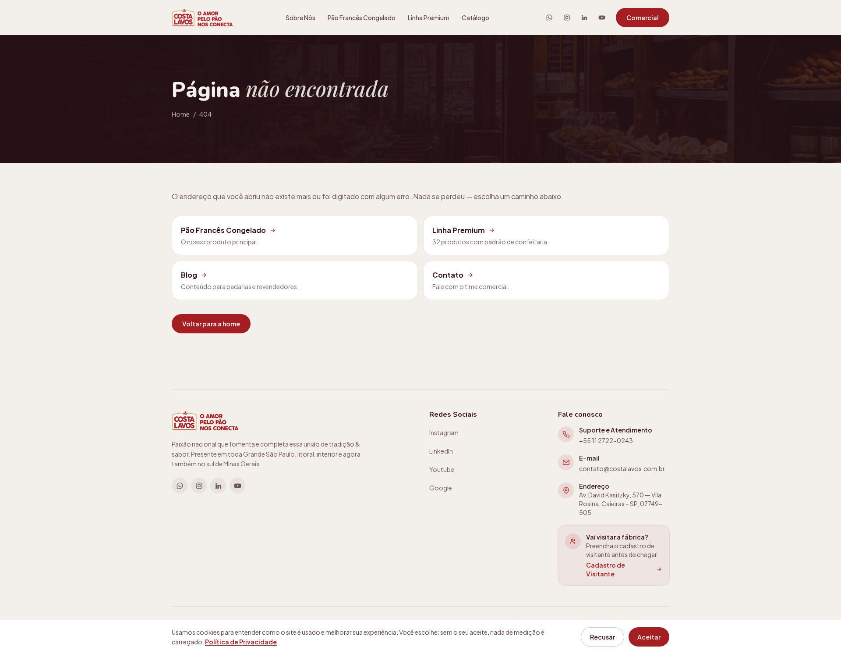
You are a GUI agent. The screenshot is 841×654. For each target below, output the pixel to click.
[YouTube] (602, 18)
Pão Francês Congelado (362, 17)
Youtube (441, 469)
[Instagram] (567, 18)
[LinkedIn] (584, 18)
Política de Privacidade (241, 642)
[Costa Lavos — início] (202, 17)
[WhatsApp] (549, 18)
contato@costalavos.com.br (622, 468)
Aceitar (649, 637)
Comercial (642, 17)
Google (440, 488)
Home (181, 114)
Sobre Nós (300, 17)
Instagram (444, 432)
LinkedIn (441, 451)
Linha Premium (428, 17)
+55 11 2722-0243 (606, 440)
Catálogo (475, 17)
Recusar (602, 637)
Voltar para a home (211, 324)
